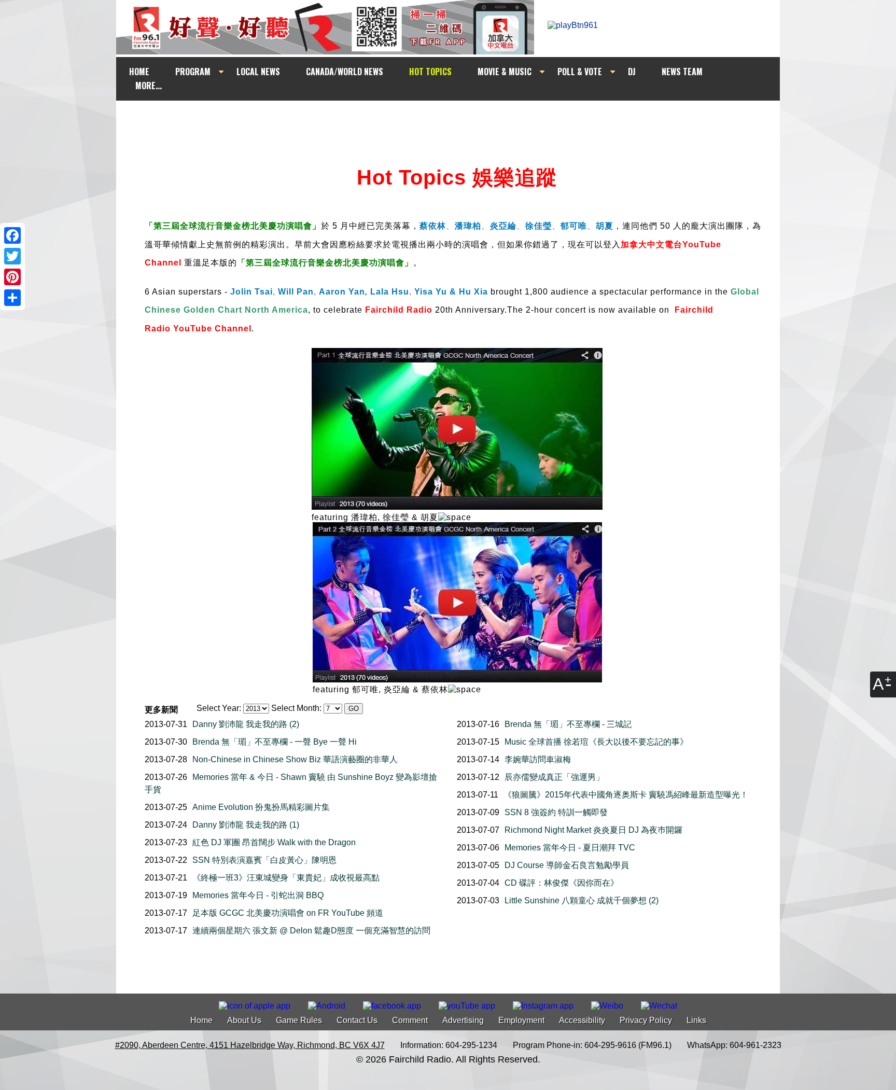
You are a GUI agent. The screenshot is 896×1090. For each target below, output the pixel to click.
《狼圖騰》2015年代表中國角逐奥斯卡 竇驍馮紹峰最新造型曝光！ (625, 794)
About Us (244, 1020)
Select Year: (219, 708)
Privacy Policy (646, 1020)
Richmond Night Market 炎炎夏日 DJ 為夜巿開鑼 (593, 830)
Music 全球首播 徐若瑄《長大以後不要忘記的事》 (596, 741)
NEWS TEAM (682, 71)
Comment (410, 1020)
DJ (632, 71)
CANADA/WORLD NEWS (344, 71)
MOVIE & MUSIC (504, 71)
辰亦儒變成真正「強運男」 (554, 777)
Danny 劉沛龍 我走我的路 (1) (245, 824)
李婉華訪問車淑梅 (538, 759)
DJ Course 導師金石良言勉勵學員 (567, 865)
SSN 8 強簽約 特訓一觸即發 (556, 812)
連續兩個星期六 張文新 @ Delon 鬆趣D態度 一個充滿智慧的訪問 (311, 930)
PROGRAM (193, 71)
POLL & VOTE (579, 71)
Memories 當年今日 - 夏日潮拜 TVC (570, 847)
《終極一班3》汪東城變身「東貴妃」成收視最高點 (286, 877)
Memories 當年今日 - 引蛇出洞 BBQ (258, 895)
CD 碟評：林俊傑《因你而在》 (562, 882)
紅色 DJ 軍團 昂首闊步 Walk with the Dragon (274, 842)
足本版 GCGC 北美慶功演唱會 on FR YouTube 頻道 (287, 913)
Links (696, 1020)
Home (201, 1020)
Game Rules (299, 1020)
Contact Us (357, 1020)
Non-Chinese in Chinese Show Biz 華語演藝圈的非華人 (295, 759)
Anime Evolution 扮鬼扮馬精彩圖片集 (261, 807)
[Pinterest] (12, 277)
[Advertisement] (457, 120)
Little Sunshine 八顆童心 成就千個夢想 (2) (582, 900)
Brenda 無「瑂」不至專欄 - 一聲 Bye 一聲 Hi (274, 741)
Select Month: (296, 708)
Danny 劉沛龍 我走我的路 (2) (245, 724)
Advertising (463, 1020)
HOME (139, 71)
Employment (521, 1020)
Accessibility (582, 1020)
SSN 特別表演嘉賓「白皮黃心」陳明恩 (264, 860)
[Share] (12, 297)
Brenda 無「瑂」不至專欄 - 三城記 (568, 724)
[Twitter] (12, 256)
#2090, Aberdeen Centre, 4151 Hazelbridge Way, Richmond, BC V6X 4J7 (250, 1045)
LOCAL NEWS (258, 71)
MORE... (148, 85)
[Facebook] (12, 235)
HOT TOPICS (430, 71)
